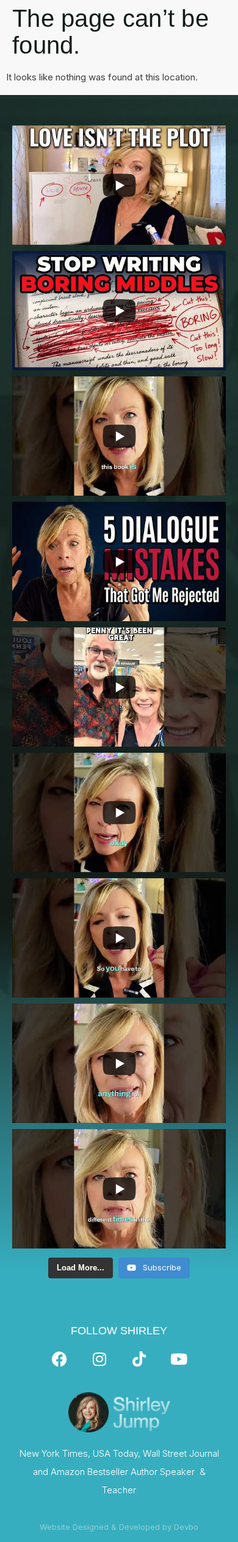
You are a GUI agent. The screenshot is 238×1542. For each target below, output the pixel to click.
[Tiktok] (139, 1358)
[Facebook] (60, 1358)
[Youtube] (179, 1358)
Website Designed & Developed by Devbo (119, 1527)
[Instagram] (99, 1358)
